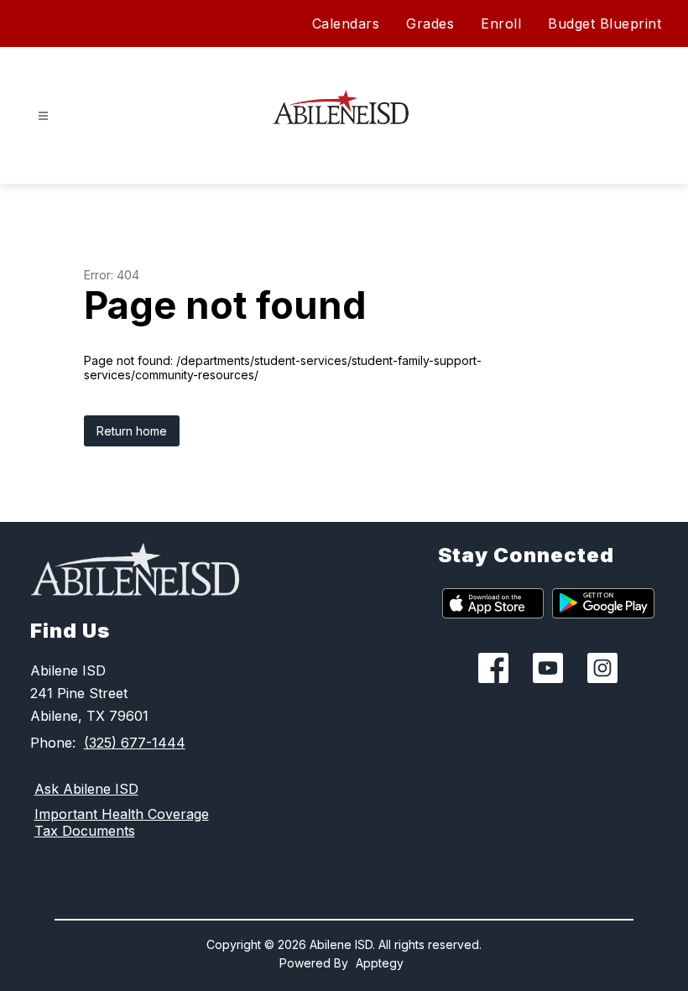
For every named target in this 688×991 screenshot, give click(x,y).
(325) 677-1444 (134, 742)
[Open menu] (43, 116)
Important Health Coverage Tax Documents (121, 822)
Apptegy (380, 963)
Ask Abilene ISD (86, 788)
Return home (131, 431)
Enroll (501, 23)
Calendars (346, 23)
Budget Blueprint (604, 23)
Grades (430, 23)
